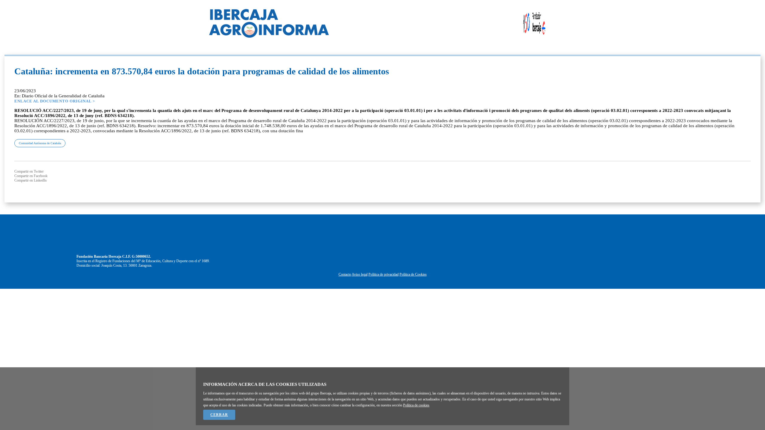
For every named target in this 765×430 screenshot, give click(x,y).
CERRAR (219, 415)
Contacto (345, 274)
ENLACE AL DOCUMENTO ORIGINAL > (54, 101)
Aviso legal (360, 274)
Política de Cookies (413, 274)
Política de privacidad (383, 274)
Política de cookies (416, 405)
